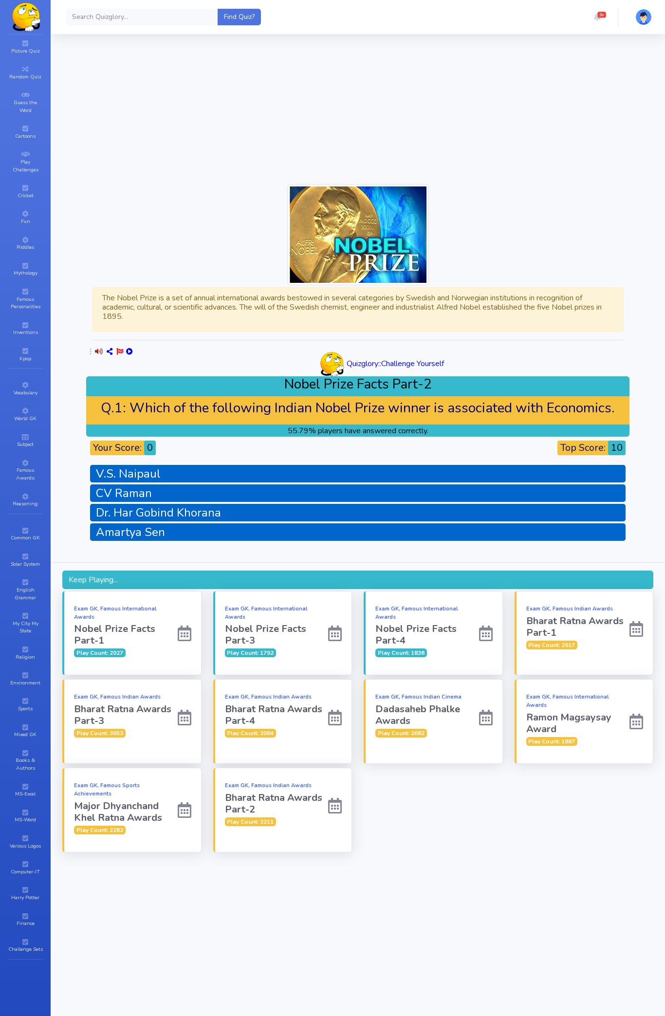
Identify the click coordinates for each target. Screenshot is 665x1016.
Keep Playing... (93, 579)
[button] (597, 17)
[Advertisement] (358, 114)
